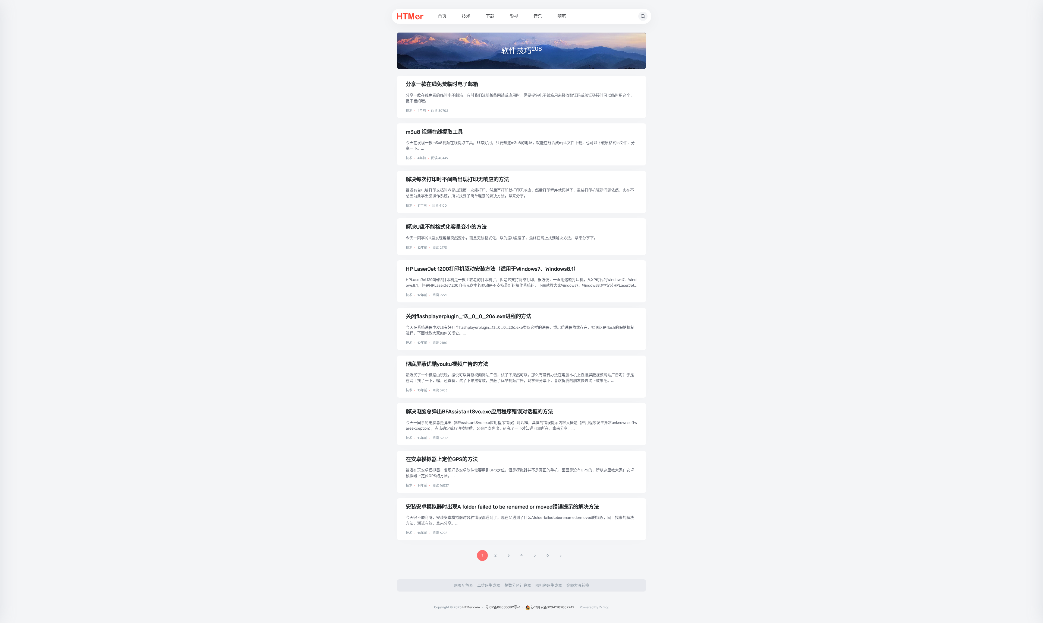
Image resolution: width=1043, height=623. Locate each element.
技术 (466, 16)
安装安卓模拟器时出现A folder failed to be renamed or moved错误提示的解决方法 (502, 507)
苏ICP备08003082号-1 (502, 607)
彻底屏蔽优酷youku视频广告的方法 (447, 364)
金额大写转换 (577, 585)
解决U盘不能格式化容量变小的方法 (446, 227)
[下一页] (560, 555)
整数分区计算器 (517, 585)
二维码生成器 (488, 585)
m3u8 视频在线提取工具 (434, 132)
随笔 (561, 16)
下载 (490, 16)
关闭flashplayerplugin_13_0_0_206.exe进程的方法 (468, 316)
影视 (514, 16)
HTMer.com (471, 607)
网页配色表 (463, 585)
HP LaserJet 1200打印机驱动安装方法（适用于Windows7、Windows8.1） (492, 269)
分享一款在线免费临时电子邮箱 (442, 84)
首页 (442, 16)
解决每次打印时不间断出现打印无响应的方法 (457, 179)
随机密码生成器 (548, 585)
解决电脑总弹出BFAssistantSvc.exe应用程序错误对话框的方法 (479, 411)
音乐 (537, 16)
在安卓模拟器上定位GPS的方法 (442, 459)
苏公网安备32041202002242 (552, 607)
